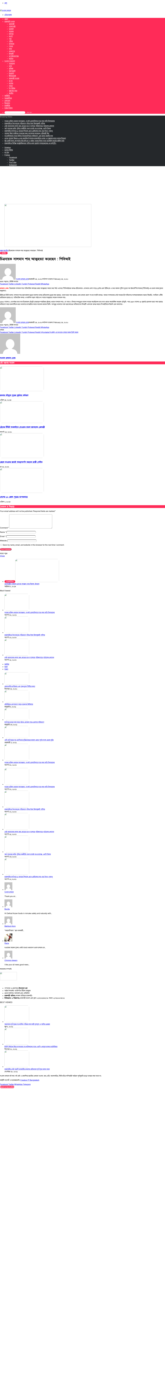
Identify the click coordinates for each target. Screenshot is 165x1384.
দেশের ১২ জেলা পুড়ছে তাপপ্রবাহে (14, 497)
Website (3, 540)
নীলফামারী (12, 76)
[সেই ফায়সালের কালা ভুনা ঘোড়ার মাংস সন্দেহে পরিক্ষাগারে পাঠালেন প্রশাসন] (16, 655)
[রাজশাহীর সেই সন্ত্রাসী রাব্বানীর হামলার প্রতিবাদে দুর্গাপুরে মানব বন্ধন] (16, 1066)
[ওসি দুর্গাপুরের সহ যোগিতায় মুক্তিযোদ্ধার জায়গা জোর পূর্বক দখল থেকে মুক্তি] (16, 737)
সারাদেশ (12, 63)
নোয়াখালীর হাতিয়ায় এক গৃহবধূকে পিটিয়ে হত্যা (19, 686)
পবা (10, 39)
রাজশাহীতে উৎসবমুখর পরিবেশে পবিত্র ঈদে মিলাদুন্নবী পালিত (24, 123)
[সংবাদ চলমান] (5, 10)
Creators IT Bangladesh (29, 1080)
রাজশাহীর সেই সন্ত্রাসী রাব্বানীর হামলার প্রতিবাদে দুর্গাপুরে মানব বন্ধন (27, 1069)
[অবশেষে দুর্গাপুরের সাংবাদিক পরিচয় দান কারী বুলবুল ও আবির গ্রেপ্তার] (16, 1021)
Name (3, 532)
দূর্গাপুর (11, 34)
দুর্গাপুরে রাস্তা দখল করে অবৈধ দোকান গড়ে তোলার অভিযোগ (24, 722)
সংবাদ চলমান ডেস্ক (22, 279)
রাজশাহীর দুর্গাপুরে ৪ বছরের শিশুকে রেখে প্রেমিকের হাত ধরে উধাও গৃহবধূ (28, 131)
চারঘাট (11, 29)
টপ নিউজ (12, 88)
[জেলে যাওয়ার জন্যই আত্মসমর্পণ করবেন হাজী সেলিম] (22, 457)
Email (3, 536)
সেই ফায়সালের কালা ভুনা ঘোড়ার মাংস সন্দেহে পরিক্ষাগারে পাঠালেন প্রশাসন (29, 126)
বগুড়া (11, 86)
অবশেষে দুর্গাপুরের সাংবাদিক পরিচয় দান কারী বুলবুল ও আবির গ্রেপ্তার (27, 1024)
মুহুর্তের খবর (13, 91)
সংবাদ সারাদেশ (9, 61)
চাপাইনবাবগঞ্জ (14, 56)
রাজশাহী (11, 24)
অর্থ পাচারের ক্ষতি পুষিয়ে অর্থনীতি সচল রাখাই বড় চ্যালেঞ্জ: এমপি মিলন (27, 128)
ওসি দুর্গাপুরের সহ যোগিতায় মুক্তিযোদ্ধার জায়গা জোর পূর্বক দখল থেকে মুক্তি (29, 740)
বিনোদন (7, 103)
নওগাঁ (11, 36)
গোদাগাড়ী (12, 26)
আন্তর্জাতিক (8, 98)
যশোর (11, 83)
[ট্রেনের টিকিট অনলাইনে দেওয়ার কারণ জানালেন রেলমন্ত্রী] (22, 422)
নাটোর (11, 58)
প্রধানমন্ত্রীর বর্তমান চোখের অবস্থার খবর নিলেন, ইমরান (21, 584)
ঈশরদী (11, 54)
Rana (6, 943)
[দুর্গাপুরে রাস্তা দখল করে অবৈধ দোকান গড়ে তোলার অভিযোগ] (16, 719)
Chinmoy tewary (10, 960)
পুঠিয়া (11, 41)
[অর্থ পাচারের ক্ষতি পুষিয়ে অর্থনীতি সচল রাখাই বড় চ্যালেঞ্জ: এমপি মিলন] (16, 852)
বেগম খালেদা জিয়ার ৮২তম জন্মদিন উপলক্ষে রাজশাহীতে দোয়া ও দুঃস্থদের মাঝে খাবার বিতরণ (35, 138)
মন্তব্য (6, 669)
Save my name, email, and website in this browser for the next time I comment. (33, 545)
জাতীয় (11, 93)
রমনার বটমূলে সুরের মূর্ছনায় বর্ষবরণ (14, 395)
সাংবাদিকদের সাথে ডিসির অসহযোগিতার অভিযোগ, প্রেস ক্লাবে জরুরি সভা (28, 136)
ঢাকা (10, 66)
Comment (4, 528)
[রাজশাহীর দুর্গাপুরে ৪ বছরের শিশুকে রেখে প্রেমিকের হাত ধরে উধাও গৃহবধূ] (16, 874)
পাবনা (11, 46)
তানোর (11, 31)
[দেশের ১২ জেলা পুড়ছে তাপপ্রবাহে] (22, 492)
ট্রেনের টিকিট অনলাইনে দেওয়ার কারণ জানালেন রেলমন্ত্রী (22, 427)
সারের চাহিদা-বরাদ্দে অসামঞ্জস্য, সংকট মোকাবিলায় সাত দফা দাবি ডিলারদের (29, 121)
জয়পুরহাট (12, 71)
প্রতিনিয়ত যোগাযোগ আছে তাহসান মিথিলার (18, 704)
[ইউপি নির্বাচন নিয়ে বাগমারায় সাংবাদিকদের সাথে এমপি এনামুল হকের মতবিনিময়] (16, 1044)
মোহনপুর (12, 51)
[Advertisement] (82, 185)
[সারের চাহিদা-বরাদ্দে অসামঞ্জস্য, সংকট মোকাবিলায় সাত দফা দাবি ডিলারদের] (16, 610)
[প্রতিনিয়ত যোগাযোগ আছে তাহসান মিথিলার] (16, 702)
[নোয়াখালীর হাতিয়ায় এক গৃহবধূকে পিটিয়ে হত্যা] (16, 684)
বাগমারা (11, 44)
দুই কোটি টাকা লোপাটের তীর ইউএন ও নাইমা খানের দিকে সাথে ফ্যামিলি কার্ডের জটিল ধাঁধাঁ (34, 141)
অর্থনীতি (7, 96)
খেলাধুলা (7, 101)
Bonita (7, 909)
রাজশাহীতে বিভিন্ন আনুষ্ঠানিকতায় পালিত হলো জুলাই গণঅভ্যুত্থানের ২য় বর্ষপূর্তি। (30, 143)
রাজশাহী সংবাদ (9, 21)
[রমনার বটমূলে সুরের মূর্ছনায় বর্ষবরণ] (22, 390)
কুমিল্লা (11, 68)
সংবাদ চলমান (9, 892)
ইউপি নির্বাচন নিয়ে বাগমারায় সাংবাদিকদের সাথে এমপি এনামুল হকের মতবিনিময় (30, 1046)
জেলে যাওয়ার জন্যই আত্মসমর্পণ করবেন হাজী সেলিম (21, 462)
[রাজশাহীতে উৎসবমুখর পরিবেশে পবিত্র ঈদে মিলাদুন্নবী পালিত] (16, 632)
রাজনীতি (7, 105)
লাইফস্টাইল (8, 108)
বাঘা (10, 49)
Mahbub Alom (10, 926)
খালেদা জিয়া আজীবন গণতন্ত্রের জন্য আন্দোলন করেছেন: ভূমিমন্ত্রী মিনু (26, 133)
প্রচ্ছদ (6, 19)
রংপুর (11, 81)
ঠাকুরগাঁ (11, 73)
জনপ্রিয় (6, 664)
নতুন (6, 667)
